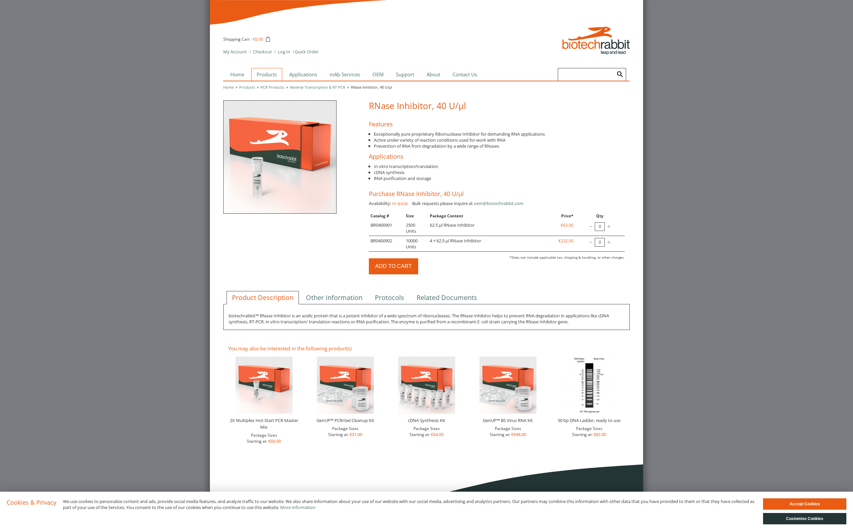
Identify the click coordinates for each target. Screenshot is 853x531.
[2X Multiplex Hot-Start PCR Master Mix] (264, 385)
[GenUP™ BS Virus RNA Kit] (507, 385)
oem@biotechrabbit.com (498, 203)
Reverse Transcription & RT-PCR (317, 87)
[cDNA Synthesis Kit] (426, 385)
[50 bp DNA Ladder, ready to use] (589, 385)
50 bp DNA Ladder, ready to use (589, 420)
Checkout (262, 52)
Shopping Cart (236, 39)
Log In (284, 52)
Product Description (263, 297)
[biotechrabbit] (596, 41)
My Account (235, 52)
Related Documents (447, 297)
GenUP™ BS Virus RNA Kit (508, 420)
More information (298, 507)
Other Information (334, 297)
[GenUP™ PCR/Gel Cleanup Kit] (345, 385)
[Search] (620, 74)
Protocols (389, 297)
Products (247, 87)
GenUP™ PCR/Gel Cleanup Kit (345, 420)
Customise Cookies (804, 518)
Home (228, 87)
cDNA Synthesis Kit (426, 420)
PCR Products (272, 87)
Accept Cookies (805, 504)
